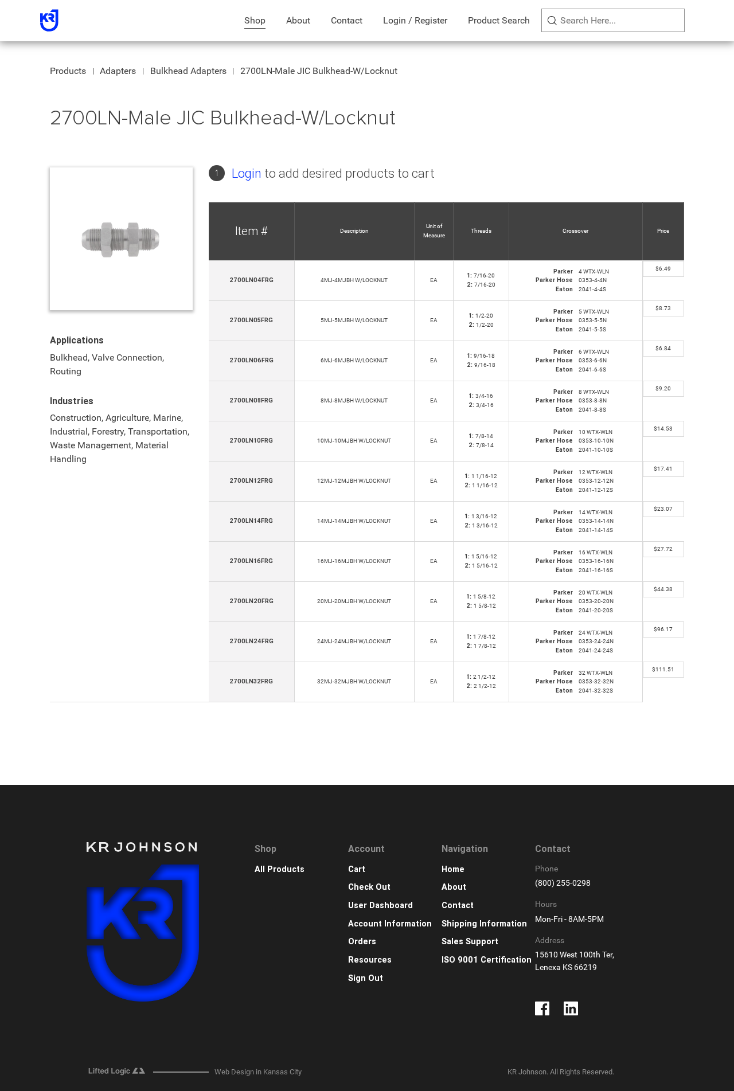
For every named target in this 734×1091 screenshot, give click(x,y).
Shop (255, 20)
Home (453, 869)
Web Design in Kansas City (258, 1071)
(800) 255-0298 (563, 883)
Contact (346, 20)
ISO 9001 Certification (487, 960)
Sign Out (365, 978)
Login (246, 173)
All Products (279, 869)
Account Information (390, 924)
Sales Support (470, 942)
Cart (356, 869)
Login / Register (415, 20)
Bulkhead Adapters (188, 70)
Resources (370, 960)
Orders (362, 942)
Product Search (499, 20)
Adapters (118, 70)
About (298, 20)
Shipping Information (484, 924)
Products (68, 70)
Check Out (369, 887)
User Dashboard (380, 905)
